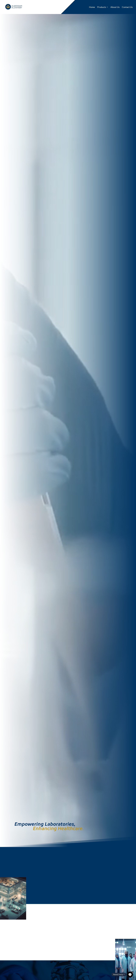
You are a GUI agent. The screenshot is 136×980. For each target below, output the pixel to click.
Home (92, 7)
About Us (115, 7)
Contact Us (127, 7)
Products (101, 7)
